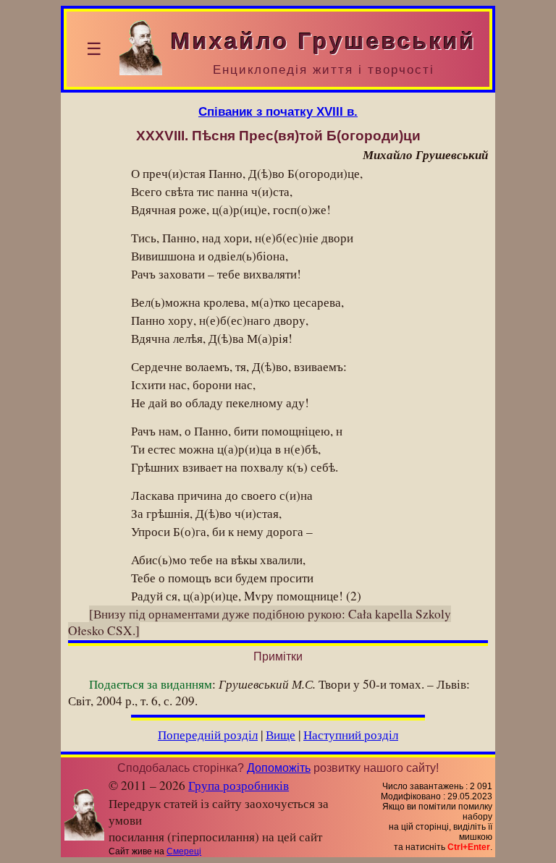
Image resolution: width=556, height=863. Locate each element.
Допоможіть (279, 768)
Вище (280, 734)
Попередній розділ (208, 734)
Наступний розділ (350, 734)
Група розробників (238, 785)
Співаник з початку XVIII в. (278, 111)
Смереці (184, 851)
